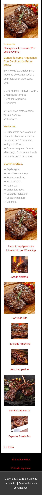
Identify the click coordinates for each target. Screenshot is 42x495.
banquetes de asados (17, 48)
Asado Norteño (19, 276)
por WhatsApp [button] (28, 250)
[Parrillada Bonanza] (19, 390)
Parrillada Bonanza (19, 410)
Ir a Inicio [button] (9, 447)
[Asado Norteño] (19, 264)
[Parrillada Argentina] (19, 331)
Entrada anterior (21, 459)
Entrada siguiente (21, 468)
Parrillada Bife (19, 318)
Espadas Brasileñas (19, 436)
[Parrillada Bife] (19, 298)
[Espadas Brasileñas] (19, 424)
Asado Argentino (19, 369)
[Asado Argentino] (19, 357)
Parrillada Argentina (19, 343)
